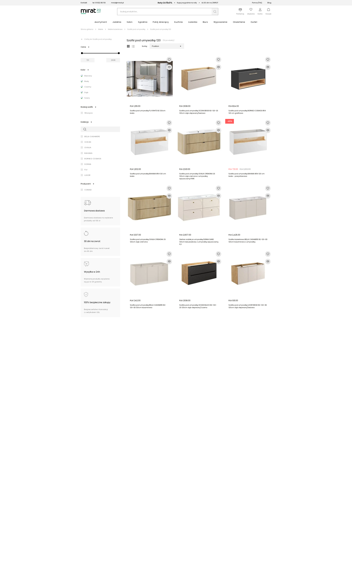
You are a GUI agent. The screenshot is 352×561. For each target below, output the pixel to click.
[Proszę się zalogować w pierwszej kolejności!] (169, 59)
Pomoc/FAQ (257, 3)
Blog (269, 3)
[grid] (128, 46)
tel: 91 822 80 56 (99, 3)
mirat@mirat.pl (117, 3)
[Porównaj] (169, 67)
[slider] (82, 53)
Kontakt (84, 3)
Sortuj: (144, 46)
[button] (215, 11)
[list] (133, 46)
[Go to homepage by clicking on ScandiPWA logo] (91, 14)
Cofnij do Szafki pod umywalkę (98, 39)
